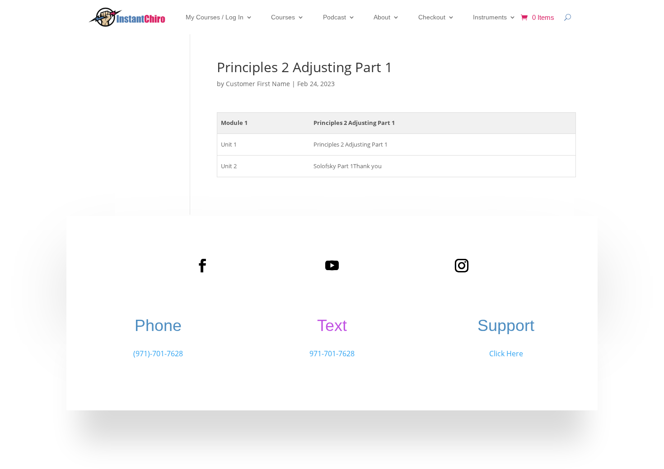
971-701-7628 (332, 354)
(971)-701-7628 (158, 354)
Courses (283, 17)
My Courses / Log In (214, 17)
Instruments (490, 17)
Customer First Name (258, 83)
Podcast (334, 17)
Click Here (506, 354)
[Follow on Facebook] (202, 265)
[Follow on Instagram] (461, 265)
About (382, 17)
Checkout (431, 17)
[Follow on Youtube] (332, 265)
